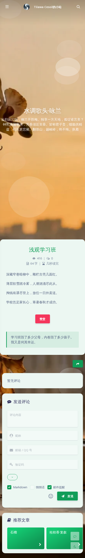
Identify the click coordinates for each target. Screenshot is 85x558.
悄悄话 (40, 487)
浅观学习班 (42, 249)
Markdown (20, 487)
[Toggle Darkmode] (75, 546)
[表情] (50, 496)
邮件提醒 (59, 487)
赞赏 (43, 319)
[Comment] (75, 536)
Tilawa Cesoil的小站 (48, 7)
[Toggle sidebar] (7, 7)
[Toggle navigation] (78, 7)
